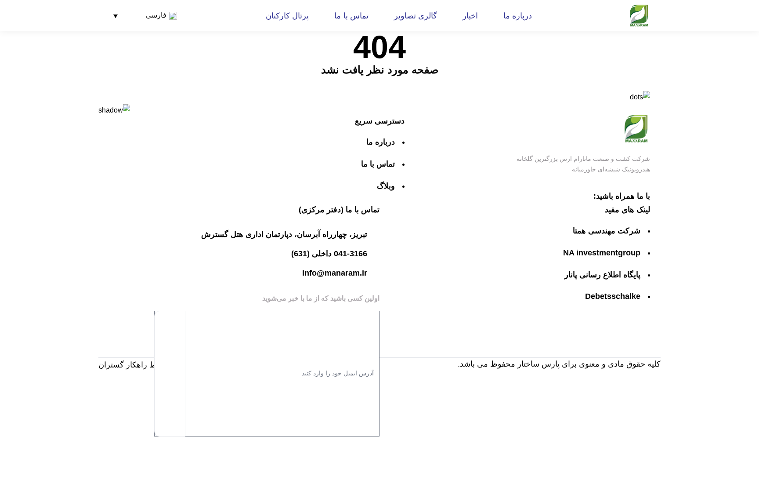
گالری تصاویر (415, 15)
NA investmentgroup (601, 252)
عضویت (170, 373)
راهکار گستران (122, 364)
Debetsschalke (612, 296)
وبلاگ (386, 186)
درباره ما (517, 15)
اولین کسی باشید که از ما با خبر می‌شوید (321, 298)
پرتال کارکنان (287, 15)
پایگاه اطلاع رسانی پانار (602, 274)
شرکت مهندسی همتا (606, 230)
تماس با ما (351, 15)
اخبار (470, 15)
